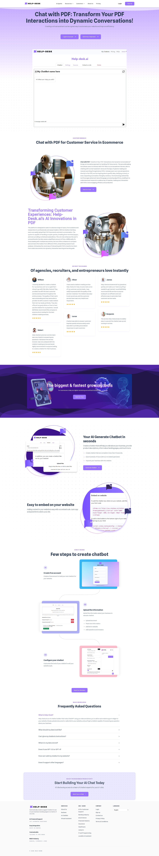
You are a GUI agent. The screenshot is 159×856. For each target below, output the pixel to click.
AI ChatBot (64, 815)
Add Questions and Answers (95, 630)
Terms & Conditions (102, 821)
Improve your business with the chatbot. (99, 461)
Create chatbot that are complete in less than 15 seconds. (104, 453)
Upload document (91, 620)
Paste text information (93, 623)
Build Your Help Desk (89, 36)
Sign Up (129, 3)
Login (120, 3)
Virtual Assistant (66, 818)
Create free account (52, 573)
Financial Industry (84, 821)
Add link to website (92, 626)
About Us (64, 809)
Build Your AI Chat (78, 794)
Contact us (99, 815)
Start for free (87, 189)
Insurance (81, 824)
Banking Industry (83, 815)
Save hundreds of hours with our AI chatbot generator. (103, 457)
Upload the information (93, 610)
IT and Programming (84, 833)
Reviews (63, 812)
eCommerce (82, 818)
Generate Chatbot (91, 467)
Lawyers (81, 830)
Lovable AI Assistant (84, 836)
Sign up (98, 812)
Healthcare (81, 827)
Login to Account (68, 36)
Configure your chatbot (54, 660)
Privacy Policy (100, 818)
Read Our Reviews (79, 690)
